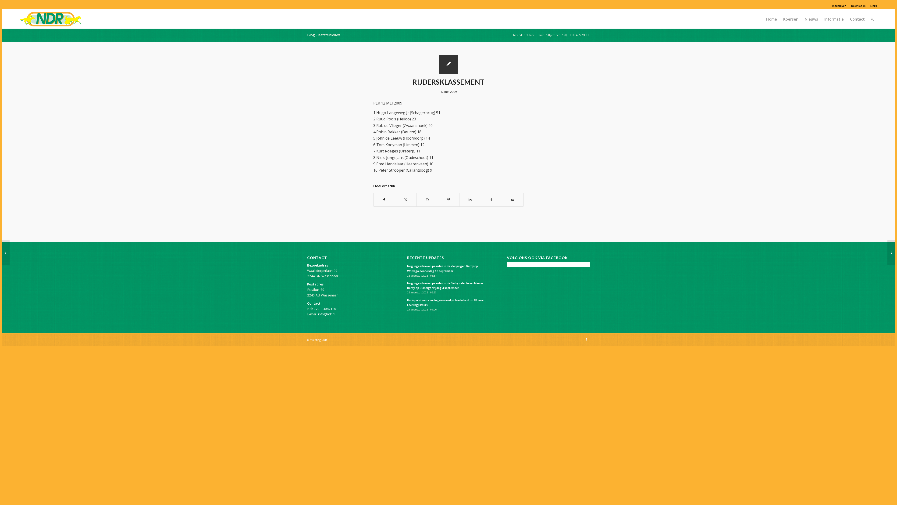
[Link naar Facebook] (586, 339)
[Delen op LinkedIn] (470, 199)
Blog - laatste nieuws (323, 34)
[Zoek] (872, 19)
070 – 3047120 (325, 309)
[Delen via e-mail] (512, 199)
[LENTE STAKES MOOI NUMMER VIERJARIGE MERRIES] (6, 252)
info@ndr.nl (326, 314)
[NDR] (50, 19)
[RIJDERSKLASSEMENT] (448, 64)
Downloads (858, 5)
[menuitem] (839, 6)
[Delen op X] (405, 199)
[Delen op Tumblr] (491, 199)
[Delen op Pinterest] (448, 199)
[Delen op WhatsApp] (427, 199)
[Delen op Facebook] (384, 199)
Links (873, 5)
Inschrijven (839, 5)
